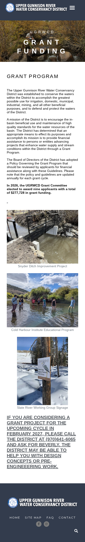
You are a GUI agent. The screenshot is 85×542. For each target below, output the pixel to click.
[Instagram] (46, 524)
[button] (72, 7)
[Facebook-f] (38, 524)
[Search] (76, 531)
